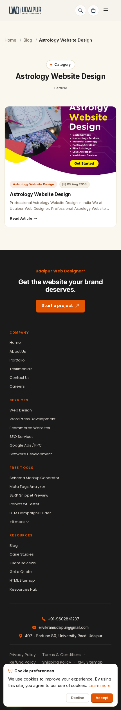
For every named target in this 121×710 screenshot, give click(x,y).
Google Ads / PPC (26, 445)
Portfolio (17, 360)
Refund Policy (23, 662)
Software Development (31, 454)
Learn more (99, 685)
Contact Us (20, 377)
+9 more (17, 521)
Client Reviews (23, 563)
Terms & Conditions (61, 654)
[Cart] (93, 10)
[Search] (80, 10)
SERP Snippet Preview (29, 495)
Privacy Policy (23, 654)
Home (10, 40)
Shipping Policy (56, 662)
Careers (17, 386)
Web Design (21, 410)
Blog (27, 40)
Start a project (57, 305)
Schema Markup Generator (34, 478)
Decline (77, 698)
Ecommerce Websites (30, 428)
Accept (102, 698)
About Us (18, 351)
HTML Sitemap (22, 580)
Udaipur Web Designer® (60, 271)
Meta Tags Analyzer (27, 486)
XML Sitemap (90, 662)
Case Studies (22, 554)
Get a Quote (21, 571)
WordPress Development (32, 419)
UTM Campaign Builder (30, 513)
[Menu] (107, 10)
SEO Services (21, 436)
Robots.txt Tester (24, 504)
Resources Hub (23, 589)
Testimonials (21, 369)
